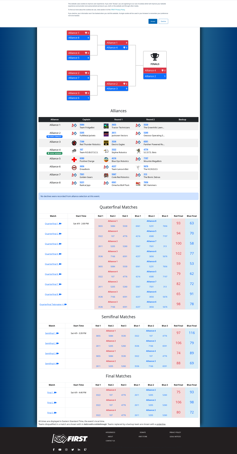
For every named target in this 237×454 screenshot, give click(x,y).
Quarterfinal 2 (52, 233)
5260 (146, 132)
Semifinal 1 (50, 333)
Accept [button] (153, 21)
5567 (114, 174)
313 (145, 174)
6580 (82, 158)
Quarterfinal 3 (52, 243)
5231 (82, 182)
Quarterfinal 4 (52, 254)
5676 (146, 166)
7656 (146, 182)
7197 (146, 158)
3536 (114, 141)
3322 (114, 149)
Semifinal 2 (50, 343)
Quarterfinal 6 (52, 274)
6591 (146, 141)
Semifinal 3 (50, 353)
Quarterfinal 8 (52, 294)
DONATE (143, 432)
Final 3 (50, 412)
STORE (143, 437)
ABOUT (110, 437)
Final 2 (50, 402)
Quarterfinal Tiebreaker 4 (52, 304)
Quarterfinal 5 (52, 264)
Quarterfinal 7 (52, 284)
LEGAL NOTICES (175, 437)
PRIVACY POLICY (175, 432)
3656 (82, 166)
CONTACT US (110, 441)
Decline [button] (163, 21)
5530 (146, 124)
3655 (114, 124)
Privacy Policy (118, 10)
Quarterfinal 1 (52, 223)
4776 (146, 149)
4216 (114, 158)
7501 (82, 174)
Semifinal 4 (50, 363)
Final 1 (50, 392)
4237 (114, 166)
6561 (114, 182)
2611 (114, 132)
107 (81, 149)
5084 (82, 124)
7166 (82, 141)
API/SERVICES (110, 432)
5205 (82, 132)
